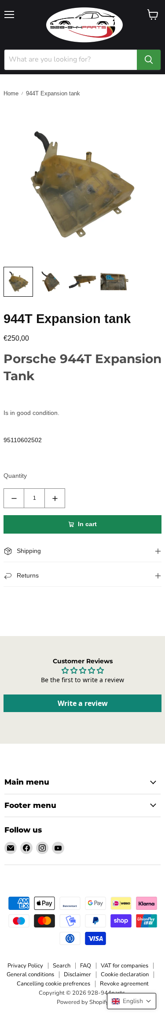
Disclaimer (77, 974)
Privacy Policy (25, 966)
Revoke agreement (124, 984)
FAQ (85, 966)
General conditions (30, 974)
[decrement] (14, 498)
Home (11, 93)
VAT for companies (124, 966)
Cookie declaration (125, 974)
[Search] (149, 60)
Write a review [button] (83, 703)
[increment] (55, 498)
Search (61, 966)
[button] (131, 1001)
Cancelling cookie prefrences (53, 984)
